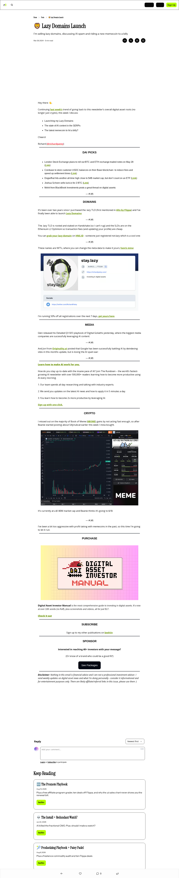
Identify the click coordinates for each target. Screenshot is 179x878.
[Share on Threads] (137, 40)
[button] (41, 802)
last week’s (56, 109)
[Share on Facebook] (125, 40)
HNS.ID (79, 235)
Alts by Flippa (123, 210)
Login (42, 762)
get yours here (106, 316)
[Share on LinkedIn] (143, 40)
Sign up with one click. (50, 404)
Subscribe (52, 762)
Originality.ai (59, 348)
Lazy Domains (74, 213)
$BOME (91, 421)
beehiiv (109, 632)
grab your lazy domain (59, 235)
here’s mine (127, 248)
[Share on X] (131, 40)
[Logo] (4, 4)
